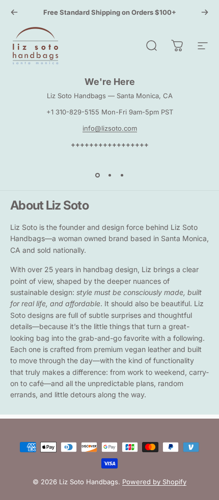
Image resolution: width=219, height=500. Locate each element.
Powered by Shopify (154, 482)
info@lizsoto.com (110, 128)
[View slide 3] (122, 175)
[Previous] (14, 12)
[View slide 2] (109, 175)
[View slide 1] (97, 175)
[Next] (205, 12)
